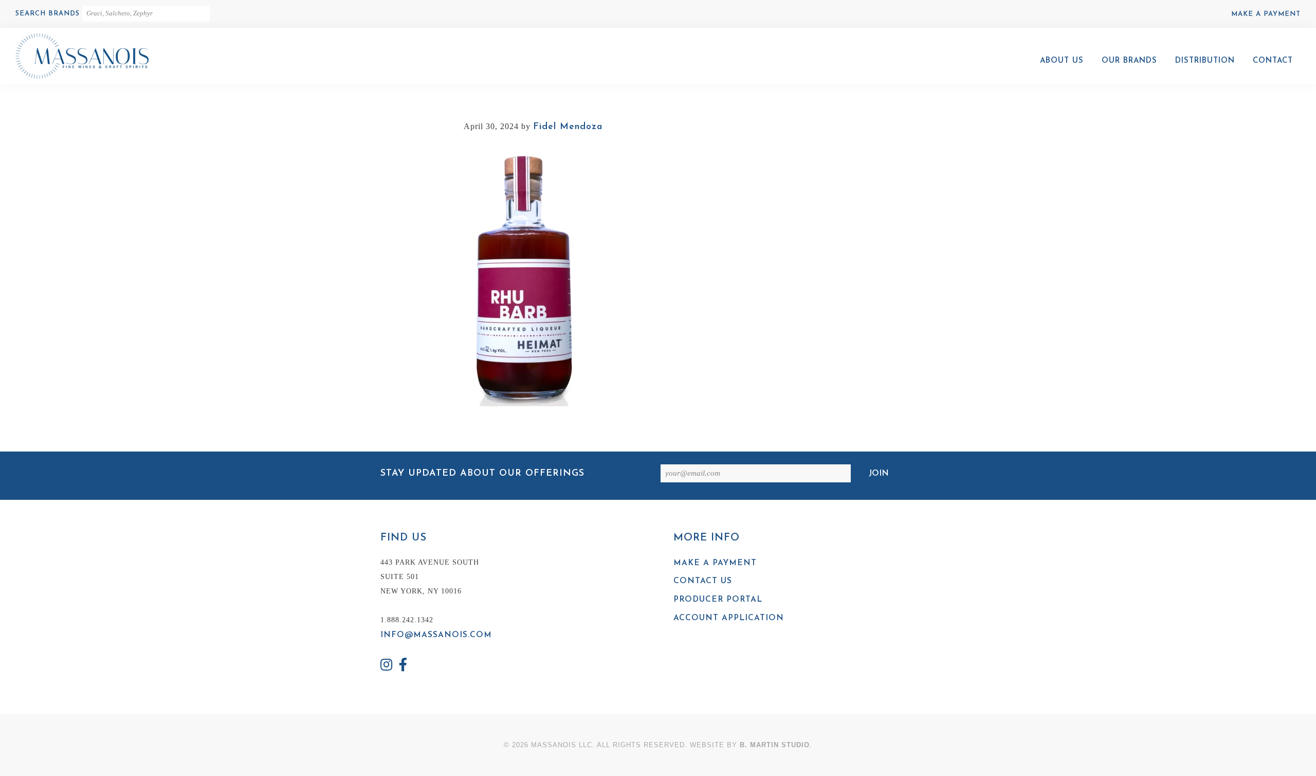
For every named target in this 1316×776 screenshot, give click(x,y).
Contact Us (702, 581)
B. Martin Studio (775, 745)
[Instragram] (386, 666)
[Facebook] (403, 666)
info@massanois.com (436, 635)
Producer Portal (717, 599)
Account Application (728, 618)
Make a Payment (1266, 14)
